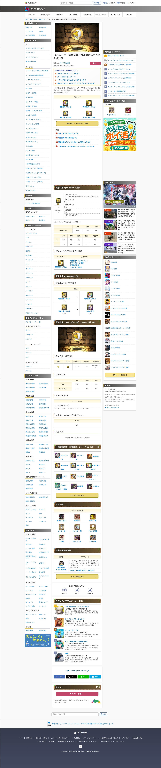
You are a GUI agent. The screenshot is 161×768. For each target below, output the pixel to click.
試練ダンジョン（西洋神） (35, 182)
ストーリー (29, 517)
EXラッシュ (30, 186)
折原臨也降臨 (74, 265)
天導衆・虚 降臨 (31, 106)
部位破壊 (42, 572)
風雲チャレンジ (31, 137)
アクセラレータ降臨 (77, 263)
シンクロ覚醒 (30, 548)
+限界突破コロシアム (33, 164)
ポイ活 (122, 3)
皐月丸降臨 (29, 97)
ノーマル (29, 521)
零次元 (28, 472)
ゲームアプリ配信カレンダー (80, 741)
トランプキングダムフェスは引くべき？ (71, 80)
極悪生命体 (42, 424)
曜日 (27, 525)
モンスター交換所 (76, 267)
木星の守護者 (30, 383)
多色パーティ (30, 220)
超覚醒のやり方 (44, 552)
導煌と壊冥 (29, 481)
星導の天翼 (42, 485)
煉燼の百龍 (29, 400)
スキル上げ (42, 548)
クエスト (129, 15)
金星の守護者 (30, 387)
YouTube (128, 115)
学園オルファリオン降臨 (34, 111)
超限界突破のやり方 (31, 557)
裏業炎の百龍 (30, 428)
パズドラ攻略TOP (77, 576)
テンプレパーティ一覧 (33, 322)
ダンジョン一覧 (31, 510)
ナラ (27, 264)
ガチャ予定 (73, 15)
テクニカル (42, 517)
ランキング (42, 521)
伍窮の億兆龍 (30, 408)
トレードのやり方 (31, 563)
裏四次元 (42, 464)
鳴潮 (66, 653)
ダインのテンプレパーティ (67, 77)
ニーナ (28, 282)
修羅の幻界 (29, 444)
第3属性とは (43, 557)
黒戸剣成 (29, 255)
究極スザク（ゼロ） (32, 313)
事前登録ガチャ (63, 741)
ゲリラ (28, 513)
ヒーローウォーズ (71, 630)
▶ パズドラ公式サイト (112, 407)
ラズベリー (29, 300)
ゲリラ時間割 (30, 35)
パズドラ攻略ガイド (37, 9)
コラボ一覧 (87, 15)
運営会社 (29, 738)
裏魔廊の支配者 (44, 448)
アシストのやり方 (31, 539)
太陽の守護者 (30, 391)
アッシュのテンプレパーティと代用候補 (121, 73)
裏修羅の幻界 (43, 444)
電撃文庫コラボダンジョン (79, 261)
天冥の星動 (42, 481)
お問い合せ (125, 738)
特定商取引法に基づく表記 (109, 738)
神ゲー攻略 (29, 19)
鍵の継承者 (29, 159)
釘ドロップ (29, 590)
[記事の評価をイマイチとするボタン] (64, 590)
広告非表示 (111, 3)
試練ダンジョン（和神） (34, 177)
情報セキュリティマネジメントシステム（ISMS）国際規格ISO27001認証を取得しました (82, 724)
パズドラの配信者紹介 (33, 203)
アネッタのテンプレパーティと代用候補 (121, 96)
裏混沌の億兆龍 (31, 436)
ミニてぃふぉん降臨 (32, 124)
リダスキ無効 (30, 606)
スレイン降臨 (30, 150)
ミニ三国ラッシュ (32, 128)
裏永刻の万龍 (30, 432)
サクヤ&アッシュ (31, 233)
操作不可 (42, 594)
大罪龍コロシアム (32, 142)
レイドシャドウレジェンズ (74, 619)
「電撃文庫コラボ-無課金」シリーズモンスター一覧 (76, 146)
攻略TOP (32, 15)
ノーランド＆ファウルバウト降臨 (37, 71)
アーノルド (29, 277)
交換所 (41, 31)
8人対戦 (41, 563)
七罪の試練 (29, 146)
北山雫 (64, 476)
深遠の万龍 (29, 404)
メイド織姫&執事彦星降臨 (34, 75)
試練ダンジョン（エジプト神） (36, 173)
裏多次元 (42, 468)
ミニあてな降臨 (31, 115)
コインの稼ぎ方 (44, 539)
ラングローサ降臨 (32, 102)
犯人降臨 (29, 88)
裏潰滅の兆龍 (43, 432)
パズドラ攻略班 (64, 63)
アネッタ (29, 371)
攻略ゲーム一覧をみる (120, 375)
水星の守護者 (43, 383)
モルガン (29, 366)
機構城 (28, 452)
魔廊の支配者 (30, 448)
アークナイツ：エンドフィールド (77, 606)
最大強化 (29, 544)
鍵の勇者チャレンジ (32, 155)
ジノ (27, 357)
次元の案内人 (30, 461)
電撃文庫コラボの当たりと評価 (77, 123)
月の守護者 (42, 387)
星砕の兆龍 (42, 404)
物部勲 (28, 251)
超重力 (41, 598)
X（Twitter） (111, 115)
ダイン (28, 330)
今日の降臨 (42, 35)
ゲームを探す (41, 741)
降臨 (40, 513)
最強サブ (60, 15)
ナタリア (29, 286)
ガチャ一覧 (42, 27)
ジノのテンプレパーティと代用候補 (120, 78)
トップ (21, 738)
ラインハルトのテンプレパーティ (119, 82)
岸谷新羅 (80, 486)
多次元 (28, 468)
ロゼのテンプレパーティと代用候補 (120, 64)
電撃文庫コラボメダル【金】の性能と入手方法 (74, 142)
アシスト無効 (43, 586)
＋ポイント (42, 618)
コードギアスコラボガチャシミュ (119, 69)
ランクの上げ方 (31, 577)
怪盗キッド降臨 (31, 93)
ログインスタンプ (44, 577)
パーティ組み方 (31, 572)
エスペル (29, 339)
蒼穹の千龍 (42, 416)
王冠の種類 (29, 630)
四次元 (28, 464)
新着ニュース (119, 741)
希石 (27, 618)
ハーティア (29, 334)
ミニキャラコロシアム (33, 119)
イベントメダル (31, 614)
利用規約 (77, 738)
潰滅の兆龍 (42, 420)
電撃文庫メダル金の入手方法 (68, 133)
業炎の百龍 (29, 416)
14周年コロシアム (32, 133)
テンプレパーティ (101, 15)
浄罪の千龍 (42, 400)
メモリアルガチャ (32, 57)
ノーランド (29, 291)
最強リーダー (45, 15)
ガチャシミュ (115, 15)
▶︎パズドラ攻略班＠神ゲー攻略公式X (82, 570)
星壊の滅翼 (29, 485)
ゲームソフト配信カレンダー (102, 741)
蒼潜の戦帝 (29, 488)
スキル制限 (42, 590)
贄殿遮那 (96, 456)
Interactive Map (137, 738)
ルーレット (42, 606)
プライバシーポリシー (90, 738)
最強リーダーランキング (116, 56)
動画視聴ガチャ (31, 61)
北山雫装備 (80, 476)
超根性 (28, 598)
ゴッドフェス (30, 52)
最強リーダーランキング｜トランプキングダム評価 (75, 83)
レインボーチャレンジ (33, 84)
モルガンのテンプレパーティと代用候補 (121, 87)
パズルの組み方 (31, 568)
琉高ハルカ (29, 246)
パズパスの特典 (44, 568)
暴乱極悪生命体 (44, 408)
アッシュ (29, 242)
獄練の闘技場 (30, 497)
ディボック (29, 260)
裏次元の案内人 (44, 461)
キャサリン (29, 269)
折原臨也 (96, 486)
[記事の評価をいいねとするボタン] (77, 590)
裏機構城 (42, 452)
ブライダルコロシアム (33, 79)
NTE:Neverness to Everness (76, 641)
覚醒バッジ (42, 614)
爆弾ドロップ (43, 602)
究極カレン (29, 308)
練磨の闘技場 (30, 501)
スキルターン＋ (31, 594)
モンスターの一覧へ (77, 495)
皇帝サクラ (29, 295)
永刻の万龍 (29, 420)
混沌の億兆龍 (30, 424)
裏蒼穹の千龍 (43, 428)
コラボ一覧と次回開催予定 (117, 91)
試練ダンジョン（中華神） (35, 168)
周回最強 (42, 220)
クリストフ (29, 273)
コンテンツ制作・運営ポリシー (60, 738)
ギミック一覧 (30, 586)
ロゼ (27, 237)
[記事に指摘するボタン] (90, 590)
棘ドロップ (29, 602)
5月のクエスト (31, 190)
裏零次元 (42, 472)
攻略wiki (51, 741)
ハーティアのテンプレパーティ (68, 73)
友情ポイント (30, 622)
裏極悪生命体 (43, 436)
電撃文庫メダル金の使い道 (67, 138)
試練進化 (42, 544)
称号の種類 (42, 630)
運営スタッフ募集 (41, 738)
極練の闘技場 (43, 497)
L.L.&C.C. (29, 304)
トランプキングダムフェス (35, 48)
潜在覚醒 (29, 552)
